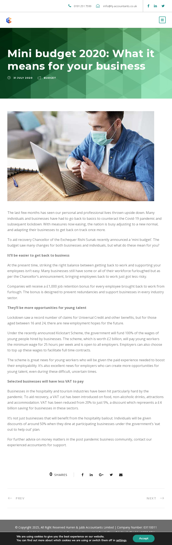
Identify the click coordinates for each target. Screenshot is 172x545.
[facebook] (148, 6)
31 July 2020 (23, 77)
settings (121, 540)
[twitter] (163, 6)
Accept (143, 538)
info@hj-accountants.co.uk (120, 6)
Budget (50, 77)
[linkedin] (155, 6)
